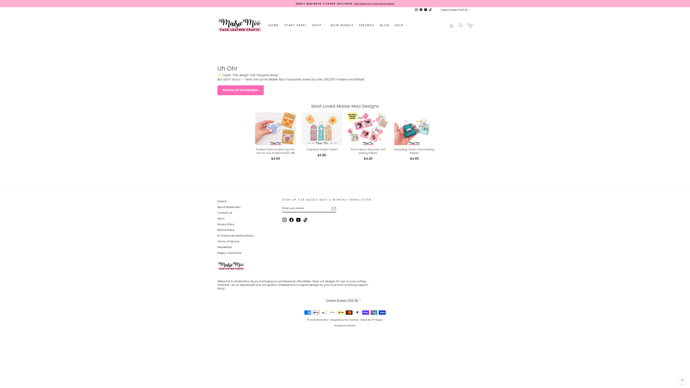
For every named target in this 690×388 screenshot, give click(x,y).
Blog (385, 25)
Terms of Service (228, 241)
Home (274, 25)
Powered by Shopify (345, 325)
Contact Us (224, 213)
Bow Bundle (342, 25)
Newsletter (224, 247)
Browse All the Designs (240, 90)
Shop (317, 25)
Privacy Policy (225, 224)
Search (222, 201)
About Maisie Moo (229, 207)
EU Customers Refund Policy (235, 235)
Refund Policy (225, 230)
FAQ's (220, 218)
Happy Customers (229, 253)
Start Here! (295, 25)
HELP (400, 25)
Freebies (367, 25)
